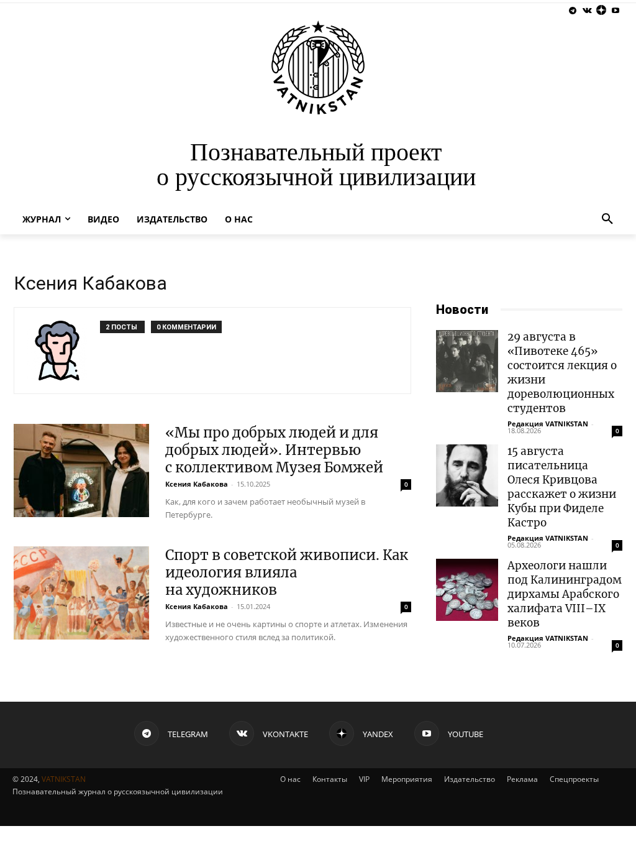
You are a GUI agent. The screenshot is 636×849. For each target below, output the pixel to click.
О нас (290, 779)
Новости (462, 309)
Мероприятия (406, 779)
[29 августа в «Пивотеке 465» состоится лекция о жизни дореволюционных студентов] (467, 361)
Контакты (329, 779)
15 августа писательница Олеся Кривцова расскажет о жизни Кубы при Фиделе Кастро (561, 487)
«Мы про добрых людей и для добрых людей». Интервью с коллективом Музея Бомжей (274, 450)
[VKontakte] (587, 11)
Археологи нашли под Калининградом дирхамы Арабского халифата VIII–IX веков (564, 594)
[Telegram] (573, 11)
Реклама (522, 779)
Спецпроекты (574, 779)
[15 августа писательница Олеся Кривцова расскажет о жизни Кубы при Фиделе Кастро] (467, 475)
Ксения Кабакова (196, 484)
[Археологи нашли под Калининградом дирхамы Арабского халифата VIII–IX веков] (467, 590)
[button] (607, 219)
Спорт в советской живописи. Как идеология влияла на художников (286, 572)
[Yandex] (601, 11)
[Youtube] (615, 11)
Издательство (469, 779)
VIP (364, 779)
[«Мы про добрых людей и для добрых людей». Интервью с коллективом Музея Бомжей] (81, 470)
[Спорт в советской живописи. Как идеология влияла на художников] (81, 593)
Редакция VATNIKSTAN (547, 423)
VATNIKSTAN (64, 779)
